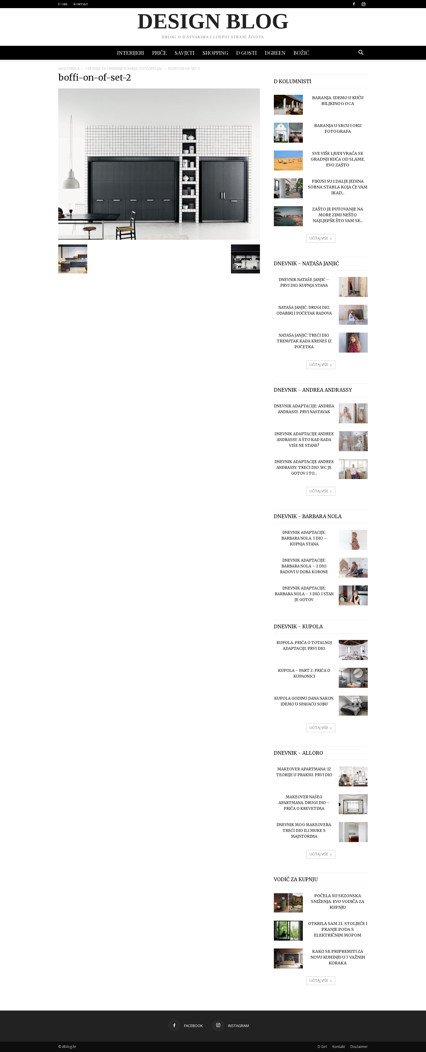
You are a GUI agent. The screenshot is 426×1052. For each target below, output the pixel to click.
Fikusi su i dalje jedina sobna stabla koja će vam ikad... (337, 187)
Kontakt (81, 4)
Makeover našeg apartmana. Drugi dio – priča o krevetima (303, 803)
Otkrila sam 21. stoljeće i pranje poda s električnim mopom (337, 929)
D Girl (63, 4)
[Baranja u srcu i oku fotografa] (288, 133)
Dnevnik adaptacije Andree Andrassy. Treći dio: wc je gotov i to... (304, 467)
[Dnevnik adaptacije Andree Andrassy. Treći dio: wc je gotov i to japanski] (353, 469)
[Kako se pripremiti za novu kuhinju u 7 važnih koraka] (288, 958)
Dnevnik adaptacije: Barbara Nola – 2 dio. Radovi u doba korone (304, 566)
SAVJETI (184, 52)
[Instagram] (363, 4)
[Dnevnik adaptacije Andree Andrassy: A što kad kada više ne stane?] (353, 441)
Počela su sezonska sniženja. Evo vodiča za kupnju (337, 901)
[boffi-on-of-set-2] (159, 238)
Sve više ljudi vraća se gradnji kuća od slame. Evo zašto (338, 159)
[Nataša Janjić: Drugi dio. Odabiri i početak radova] (353, 315)
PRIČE (159, 52)
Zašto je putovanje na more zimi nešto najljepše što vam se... (337, 214)
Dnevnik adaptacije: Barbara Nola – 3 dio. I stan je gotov (304, 594)
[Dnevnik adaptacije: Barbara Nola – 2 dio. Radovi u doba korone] (353, 568)
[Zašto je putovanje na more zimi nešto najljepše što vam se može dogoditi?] (288, 216)
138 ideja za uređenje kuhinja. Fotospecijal (124, 68)
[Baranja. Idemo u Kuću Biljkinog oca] (288, 105)
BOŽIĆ (301, 52)
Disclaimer (359, 1046)
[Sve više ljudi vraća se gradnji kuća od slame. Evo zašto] (288, 160)
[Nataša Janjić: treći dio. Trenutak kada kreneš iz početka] (353, 343)
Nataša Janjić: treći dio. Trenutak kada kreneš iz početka (304, 341)
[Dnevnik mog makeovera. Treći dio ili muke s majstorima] (353, 832)
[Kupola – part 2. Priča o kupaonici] (353, 678)
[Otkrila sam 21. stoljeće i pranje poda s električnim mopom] (288, 931)
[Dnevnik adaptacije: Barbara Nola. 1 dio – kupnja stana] (353, 540)
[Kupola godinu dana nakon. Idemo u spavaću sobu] (353, 706)
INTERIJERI (130, 52)
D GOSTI (246, 52)
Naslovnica (69, 68)
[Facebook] (353, 4)
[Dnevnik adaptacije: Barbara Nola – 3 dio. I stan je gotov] (353, 595)
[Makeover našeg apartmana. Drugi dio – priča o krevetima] (353, 804)
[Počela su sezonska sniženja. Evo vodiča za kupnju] (288, 903)
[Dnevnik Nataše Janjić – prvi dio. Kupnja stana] (353, 287)
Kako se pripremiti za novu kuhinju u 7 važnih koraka (337, 957)
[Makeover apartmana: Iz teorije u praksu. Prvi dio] (353, 776)
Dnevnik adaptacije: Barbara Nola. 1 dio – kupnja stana (304, 538)
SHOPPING (215, 52)
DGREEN (275, 52)
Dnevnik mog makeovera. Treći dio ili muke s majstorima (304, 830)
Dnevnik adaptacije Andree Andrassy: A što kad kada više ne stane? (304, 439)
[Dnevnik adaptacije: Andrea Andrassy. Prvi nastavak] (353, 413)
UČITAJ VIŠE (319, 238)
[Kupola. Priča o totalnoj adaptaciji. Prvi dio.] (353, 650)
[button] (361, 53)
